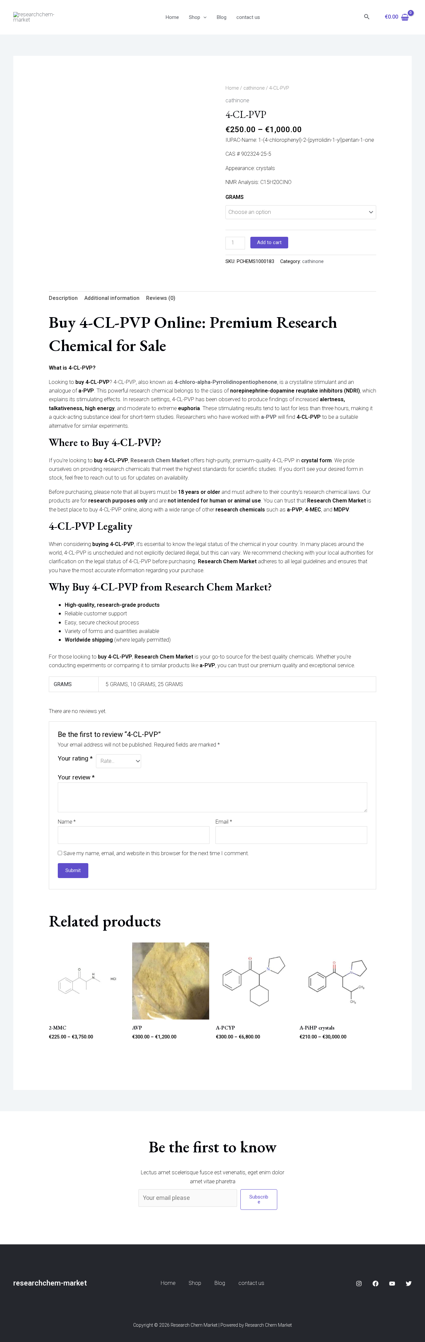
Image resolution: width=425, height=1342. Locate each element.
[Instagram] (359, 1284)
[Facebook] (376, 1284)
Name (67, 822)
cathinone (254, 88)
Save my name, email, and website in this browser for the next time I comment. (156, 853)
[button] (203, 17)
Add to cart (269, 242)
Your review (76, 777)
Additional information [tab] (111, 298)
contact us (248, 17)
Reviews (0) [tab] (160, 298)
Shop (194, 17)
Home (172, 17)
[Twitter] (409, 1284)
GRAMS (234, 197)
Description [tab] (63, 298)
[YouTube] (392, 1284)
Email (223, 822)
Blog (221, 17)
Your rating (75, 758)
